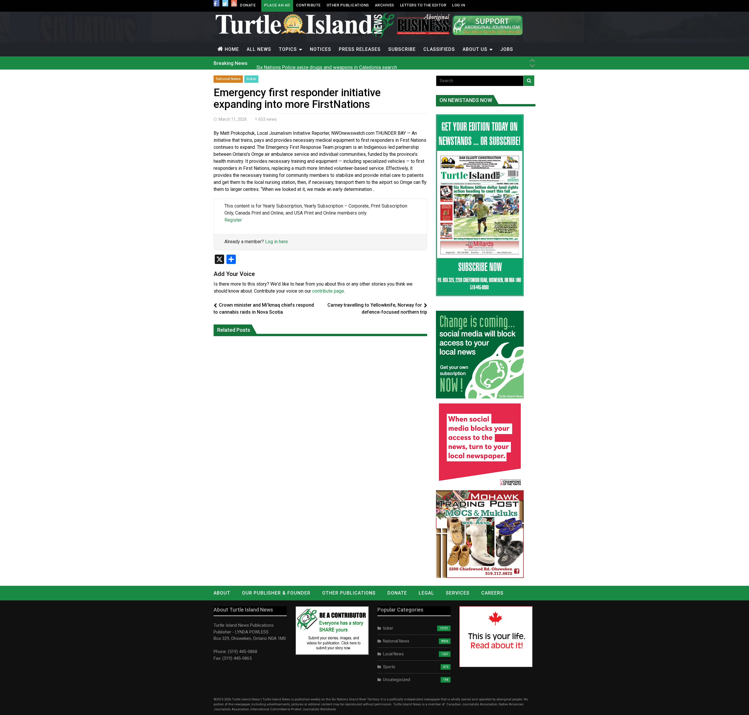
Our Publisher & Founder (276, 593)
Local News (393, 654)
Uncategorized (396, 679)
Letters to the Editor (423, 5)
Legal (426, 593)
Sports (389, 666)
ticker (251, 79)
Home (232, 49)
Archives (384, 5)
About (222, 593)
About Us (475, 49)
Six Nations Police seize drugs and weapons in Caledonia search (326, 63)
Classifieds (439, 49)
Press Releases (360, 49)
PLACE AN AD (277, 5)
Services (458, 593)
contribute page (328, 291)
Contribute (308, 5)
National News (228, 79)
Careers (492, 593)
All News (259, 49)
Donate (247, 5)
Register (233, 220)
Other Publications (348, 5)
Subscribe (402, 49)
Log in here (276, 241)
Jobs (506, 49)
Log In (458, 5)
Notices (320, 49)
